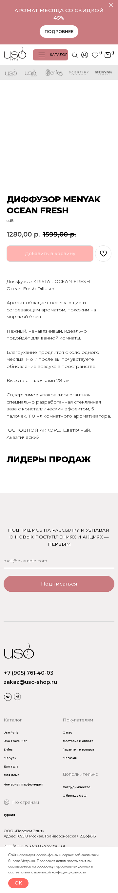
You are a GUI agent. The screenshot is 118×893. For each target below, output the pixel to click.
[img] (8, 697)
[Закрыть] (111, 5)
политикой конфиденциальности (60, 872)
